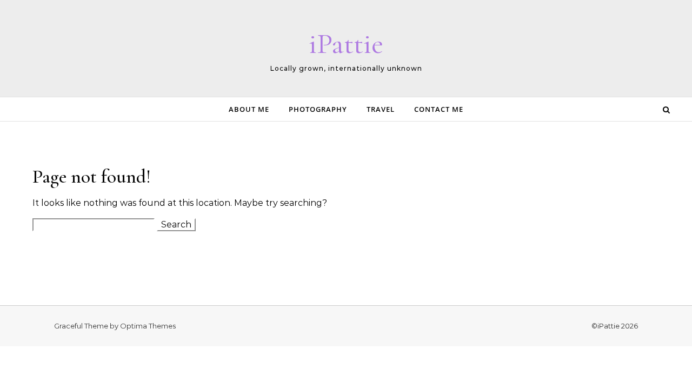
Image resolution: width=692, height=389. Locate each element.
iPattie (346, 43)
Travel (381, 109)
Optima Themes (148, 325)
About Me (249, 109)
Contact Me (438, 109)
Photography (318, 109)
